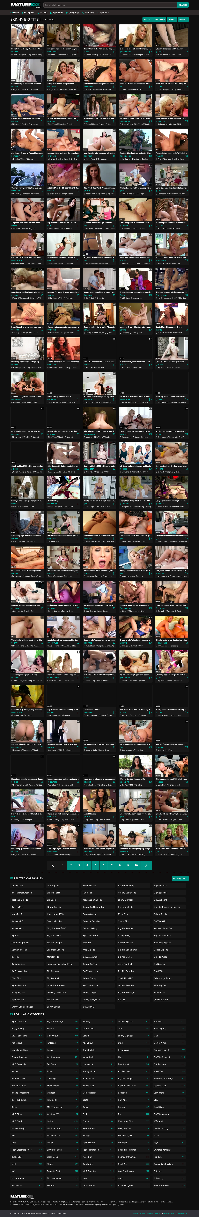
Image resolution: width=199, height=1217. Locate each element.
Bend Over (169, 1107)
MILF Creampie (27, 1064)
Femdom (69, 263)
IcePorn (16, 330)
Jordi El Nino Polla (179, 576)
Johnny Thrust (164, 263)
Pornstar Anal (27, 1178)
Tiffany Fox (18, 820)
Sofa (183, 194)
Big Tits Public (160, 957)
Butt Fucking (169, 1064)
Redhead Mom (27, 1078)
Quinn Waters (127, 124)
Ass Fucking (133, 1071)
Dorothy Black (19, 367)
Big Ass (32, 55)
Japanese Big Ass (162, 942)
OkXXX (15, 52)
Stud (133, 1043)
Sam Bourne (127, 194)
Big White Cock (19, 985)
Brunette (34, 89)
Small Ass (133, 1164)
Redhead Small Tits (163, 928)
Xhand (160, 399)
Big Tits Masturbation (22, 892)
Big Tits (23, 55)
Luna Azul (90, 576)
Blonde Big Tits (161, 949)
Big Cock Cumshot (91, 921)
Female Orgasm (133, 1135)
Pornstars (89, 12)
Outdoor (145, 159)
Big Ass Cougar (90, 914)
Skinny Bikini (17, 928)
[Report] (42, 52)
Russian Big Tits (125, 942)
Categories (73, 12)
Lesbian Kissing (169, 1128)
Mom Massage (98, 1092)
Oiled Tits (16, 978)
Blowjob (107, 55)
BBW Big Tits (160, 985)
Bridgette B (126, 507)
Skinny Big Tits (90, 964)
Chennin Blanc (128, 55)
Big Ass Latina (160, 900)
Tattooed (62, 1043)
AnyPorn (53, 52)
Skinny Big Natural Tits (93, 907)
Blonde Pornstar (169, 1185)
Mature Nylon (169, 1043)
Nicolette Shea (55, 715)
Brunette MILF (98, 1050)
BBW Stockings (62, 1149)
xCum (159, 191)
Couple (52, 55)
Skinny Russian (161, 914)
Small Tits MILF (125, 978)
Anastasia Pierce (56, 263)
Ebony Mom (98, 1078)
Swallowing (98, 1164)
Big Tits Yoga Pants (127, 949)
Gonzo (98, 1121)
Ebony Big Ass (18, 992)
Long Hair (72, 55)
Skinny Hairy (124, 935)
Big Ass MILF (89, 1006)
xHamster (89, 469)
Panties (39, 785)
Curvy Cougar (62, 1035)
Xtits (159, 87)
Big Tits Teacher (126, 928)
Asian (172, 55)
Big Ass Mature (125, 957)
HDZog (52, 121)
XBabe (87, 121)
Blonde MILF (98, 1085)
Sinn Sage (53, 854)
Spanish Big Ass (54, 921)
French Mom (62, 1085)
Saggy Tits (123, 921)
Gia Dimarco (163, 402)
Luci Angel (90, 507)
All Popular (28, 12)
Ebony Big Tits (54, 907)
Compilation (69, 680)
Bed (109, 124)
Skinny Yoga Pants (162, 978)
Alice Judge (139, 194)
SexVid (160, 469)
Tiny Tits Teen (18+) (56, 928)
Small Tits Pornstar (56, 985)
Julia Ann (161, 124)
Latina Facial (98, 1185)
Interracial (62, 1100)
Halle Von (172, 124)
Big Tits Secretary (91, 971)
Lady (27, 1142)
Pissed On (98, 1157)
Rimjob (62, 1142)
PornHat (53, 399)
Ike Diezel (126, 402)
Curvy (33, 298)
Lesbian (71, 124)
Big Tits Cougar (54, 942)
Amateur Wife (62, 1114)
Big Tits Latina (54, 935)
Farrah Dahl (104, 750)
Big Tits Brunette (126, 885)
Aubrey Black (163, 576)
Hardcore (62, 55)
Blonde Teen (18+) (133, 1085)
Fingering (62, 124)
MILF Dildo (27, 1114)
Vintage (16, 507)
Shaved (125, 646)
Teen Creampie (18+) (27, 1149)
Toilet (169, 1135)
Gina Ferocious (55, 228)
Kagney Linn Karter (166, 750)
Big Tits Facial (53, 892)
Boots (98, 1100)
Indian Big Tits (89, 885)
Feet (27, 1135)
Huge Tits (87, 892)
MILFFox (52, 87)
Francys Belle (67, 611)
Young (39, 55)
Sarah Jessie (18, 472)
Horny (51, 333)
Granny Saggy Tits (127, 892)
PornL (15, 87)
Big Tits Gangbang (20, 971)
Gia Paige (89, 228)
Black (98, 1107)
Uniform (68, 750)
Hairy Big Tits (18, 999)
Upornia (16, 156)
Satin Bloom (90, 646)
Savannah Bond (128, 576)
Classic (25, 507)
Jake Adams (127, 437)
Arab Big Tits (89, 949)
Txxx (87, 52)
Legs (51, 507)
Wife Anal (169, 1121)
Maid (27, 1171)
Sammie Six (18, 611)
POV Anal (133, 1100)
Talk (133, 1028)
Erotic (135, 367)
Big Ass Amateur (90, 957)
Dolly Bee (126, 680)
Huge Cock (98, 1064)
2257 (173, 1213)
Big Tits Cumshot (126, 971)
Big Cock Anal (160, 892)
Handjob (176, 228)
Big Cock (53, 89)
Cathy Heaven (91, 715)
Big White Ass (18, 964)
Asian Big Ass (18, 914)
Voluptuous (27, 1043)
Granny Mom (98, 1071)
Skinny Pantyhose (91, 999)
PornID (16, 434)
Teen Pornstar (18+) (98, 1149)
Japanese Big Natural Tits (59, 964)
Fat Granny (62, 1064)
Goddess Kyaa (66, 854)
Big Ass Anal (53, 978)
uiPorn (52, 295)
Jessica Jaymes (20, 680)
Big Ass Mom (53, 971)
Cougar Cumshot (27, 1057)
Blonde (88, 89)
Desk (98, 1114)
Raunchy (108, 576)
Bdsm (38, 367)
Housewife (173, 437)
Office (62, 1121)
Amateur (89, 55)
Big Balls (16, 935)
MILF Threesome (62, 1107)
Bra (133, 1114)
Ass (128, 263)
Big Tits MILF (18, 907)
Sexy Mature (98, 1142)
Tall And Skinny (90, 928)
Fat (26, 333)
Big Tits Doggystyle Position (167, 907)
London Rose (91, 785)
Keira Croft (53, 402)
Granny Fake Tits (126, 985)
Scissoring (169, 1178)
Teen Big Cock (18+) (57, 992)
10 (136, 865)
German (35, 194)
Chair (143, 611)
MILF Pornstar (98, 1171)
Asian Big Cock (125, 964)
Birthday (169, 1171)
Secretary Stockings (169, 1078)
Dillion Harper (163, 89)
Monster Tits (53, 957)
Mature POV (98, 1028)
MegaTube (125, 121)
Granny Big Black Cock (22, 1006)
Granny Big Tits (161, 999)
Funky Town (163, 715)
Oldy (169, 1100)
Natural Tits (159, 992)
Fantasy (98, 1021)
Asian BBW (98, 1043)
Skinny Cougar (90, 992)
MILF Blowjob (27, 1121)
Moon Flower (175, 715)
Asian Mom (27, 1185)
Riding (62, 1050)
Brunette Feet (62, 1171)
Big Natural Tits (125, 907)
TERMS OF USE (138, 1213)
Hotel (133, 1057)
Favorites (104, 12)
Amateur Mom (62, 1057)
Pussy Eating (27, 1028)
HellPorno (126, 52)
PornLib (160, 504)
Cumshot (178, 333)
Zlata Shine (162, 854)
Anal (159, 159)
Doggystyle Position (169, 1164)
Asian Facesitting (27, 1050)
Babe (167, 507)
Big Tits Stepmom (162, 935)
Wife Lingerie (169, 1028)
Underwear (137, 298)
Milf (147, 55)
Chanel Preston (55, 541)
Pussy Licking (145, 507)
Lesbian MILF (169, 1085)
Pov (128, 367)
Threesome (102, 159)
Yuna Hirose (163, 55)
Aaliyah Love (137, 472)
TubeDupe (53, 504)
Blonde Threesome (27, 1092)
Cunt (179, 611)
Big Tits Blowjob (90, 935)
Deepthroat (90, 194)
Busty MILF (27, 1157)
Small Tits (158, 971)
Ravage (133, 1107)
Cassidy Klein (91, 750)
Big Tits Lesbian (90, 985)
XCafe (124, 260)
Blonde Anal (133, 1050)
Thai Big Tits (53, 885)
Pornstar (169, 1021)
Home (16, 12)
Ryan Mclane (18, 646)
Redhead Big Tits (20, 900)
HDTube (88, 156)
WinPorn (17, 399)
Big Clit (121, 999)
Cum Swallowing (133, 1171)
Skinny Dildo (17, 885)
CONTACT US (183, 1213)
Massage (125, 333)
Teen (15, 55)
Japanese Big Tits (55, 949)
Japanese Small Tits (92, 900)
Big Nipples (159, 964)
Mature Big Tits (133, 1121)
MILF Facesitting (27, 1035)
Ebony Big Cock (125, 900)
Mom (103, 124)
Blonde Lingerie (133, 1185)
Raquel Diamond (141, 437)
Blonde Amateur (62, 1178)
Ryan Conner (127, 750)
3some (27, 1071)
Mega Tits (123, 914)
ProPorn (89, 87)
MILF (169, 1035)
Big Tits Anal (53, 999)
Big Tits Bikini (160, 921)
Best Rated (57, 12)
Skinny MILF (17, 921)
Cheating (61, 333)
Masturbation (18, 263)
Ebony (145, 541)
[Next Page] (146, 865)
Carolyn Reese (67, 194)
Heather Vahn (18, 159)
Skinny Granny (89, 978)
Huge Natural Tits (55, 914)
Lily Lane (125, 472)
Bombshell (24, 298)
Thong (62, 1164)
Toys (169, 1142)
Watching (167, 228)
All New (43, 12)
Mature (95, 124)
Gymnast (176, 367)
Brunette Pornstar (169, 1149)
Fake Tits (87, 942)
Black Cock (62, 1157)
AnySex (160, 52)
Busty (66, 159)
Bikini (74, 646)
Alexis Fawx (54, 646)
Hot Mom (133, 1142)
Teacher (104, 263)
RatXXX (124, 87)
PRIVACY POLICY (154, 1213)
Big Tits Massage (126, 992)
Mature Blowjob (27, 1128)
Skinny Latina (53, 1006)
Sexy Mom (169, 1092)
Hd (179, 124)
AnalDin (161, 121)
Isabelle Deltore (92, 263)
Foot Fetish (162, 820)
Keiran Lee (126, 89)
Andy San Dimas (178, 89)
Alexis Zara (137, 89)
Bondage (136, 263)
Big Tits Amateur (169, 1114)
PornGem (17, 747)
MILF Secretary (62, 1128)
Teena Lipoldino (138, 680)
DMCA (166, 1213)
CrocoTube (90, 295)
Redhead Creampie (133, 1157)
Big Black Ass (160, 885)
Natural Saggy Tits (20, 942)
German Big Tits (19, 949)
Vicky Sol (30, 611)
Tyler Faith (53, 194)
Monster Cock (62, 1135)
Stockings (31, 263)
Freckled (62, 1185)
